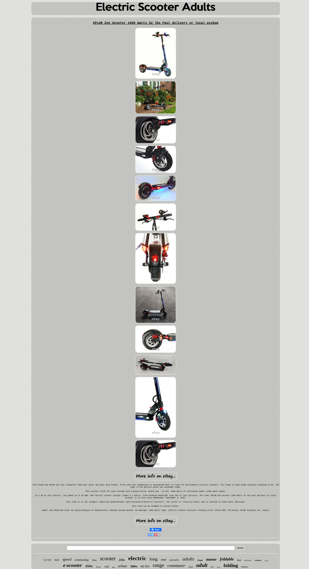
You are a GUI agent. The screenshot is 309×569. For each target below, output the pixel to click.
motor (211, 559)
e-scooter (72, 565)
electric (137, 558)
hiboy (98, 567)
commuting (82, 559)
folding (231, 565)
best (239, 560)
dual (190, 566)
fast (113, 567)
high (218, 567)
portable (174, 560)
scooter (108, 558)
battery (244, 566)
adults (188, 558)
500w (133, 566)
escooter (248, 560)
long (154, 558)
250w (122, 559)
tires (47, 560)
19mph (200, 560)
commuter (176, 565)
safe (106, 566)
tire (212, 567)
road (266, 561)
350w (89, 566)
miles (145, 566)
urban (122, 566)
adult (201, 565)
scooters (258, 560)
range (158, 565)
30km (94, 560)
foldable (227, 559)
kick (57, 559)
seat (163, 559)
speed (66, 559)
